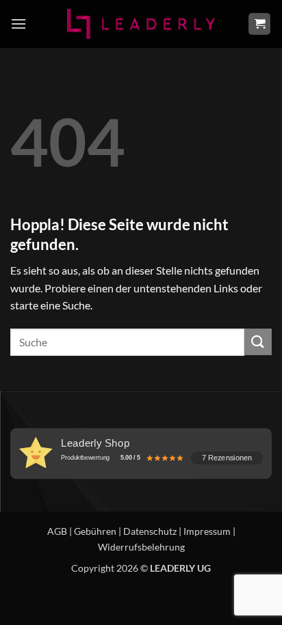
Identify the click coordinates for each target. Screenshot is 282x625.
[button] (18, 23)
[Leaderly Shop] (141, 23)
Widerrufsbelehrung (141, 547)
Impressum (207, 531)
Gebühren (95, 531)
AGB (57, 531)
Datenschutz (150, 531)
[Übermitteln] (258, 342)
